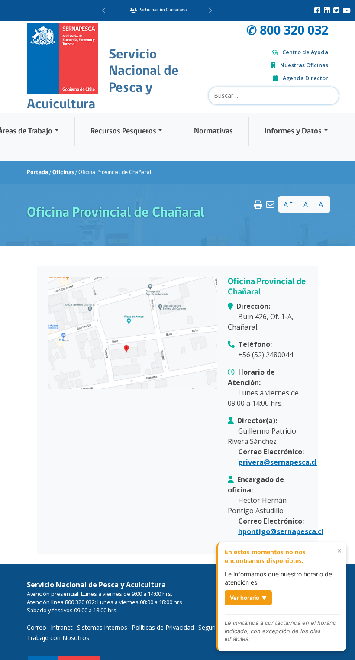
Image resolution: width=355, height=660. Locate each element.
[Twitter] (336, 10)
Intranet (62, 627)
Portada (37, 172)
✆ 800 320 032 (287, 29)
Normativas (213, 131)
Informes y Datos (293, 131)
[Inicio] (62, 57)
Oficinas (63, 172)
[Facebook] (317, 10)
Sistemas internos (102, 627)
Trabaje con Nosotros (58, 638)
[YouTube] (347, 10)
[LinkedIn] (327, 10)
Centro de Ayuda (305, 52)
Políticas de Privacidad (163, 627)
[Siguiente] (210, 10)
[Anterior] (104, 10)
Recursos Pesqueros (123, 131)
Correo (36, 627)
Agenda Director (305, 78)
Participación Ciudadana (163, 10)
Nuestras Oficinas (304, 65)
